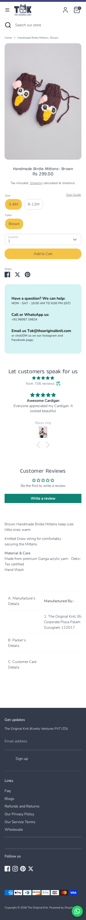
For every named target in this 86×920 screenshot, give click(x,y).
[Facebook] (7, 868)
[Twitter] (30, 868)
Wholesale (14, 829)
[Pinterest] (23, 868)
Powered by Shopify (61, 907)
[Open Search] (7, 25)
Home (8, 38)
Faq (8, 790)
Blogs (9, 798)
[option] (43, 101)
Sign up (22, 758)
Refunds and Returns (22, 806)
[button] (39, 444)
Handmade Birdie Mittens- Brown (37, 38)
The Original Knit (38, 907)
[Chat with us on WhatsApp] (77, 911)
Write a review (43, 498)
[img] (43, 378)
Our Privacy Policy (19, 814)
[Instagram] (15, 868)
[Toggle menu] (7, 9)
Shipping (36, 183)
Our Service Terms (20, 822)
